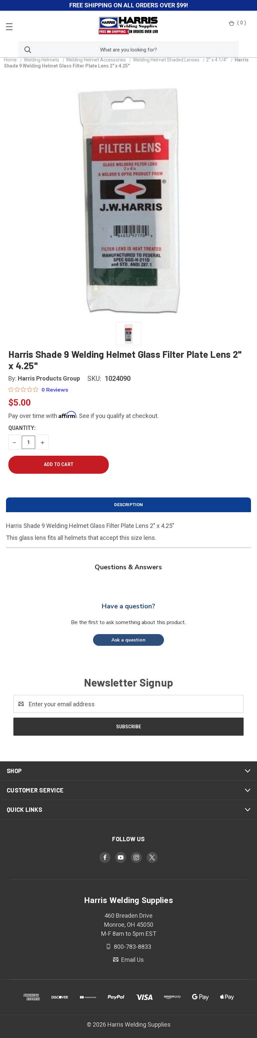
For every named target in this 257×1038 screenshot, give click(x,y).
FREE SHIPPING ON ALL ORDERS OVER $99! (128, 5)
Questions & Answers (128, 567)
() (241, 22)
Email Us (132, 959)
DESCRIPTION (128, 504)
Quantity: (21, 427)
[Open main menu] (9, 26)
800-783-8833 (131, 946)
